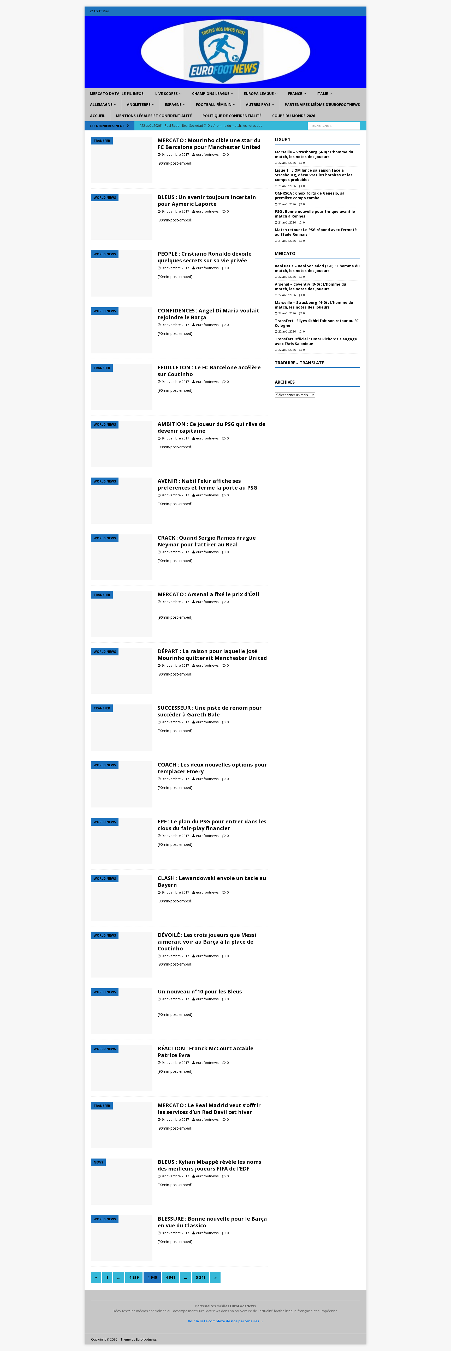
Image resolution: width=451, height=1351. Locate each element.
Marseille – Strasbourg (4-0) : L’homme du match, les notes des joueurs (314, 154)
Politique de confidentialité (232, 115)
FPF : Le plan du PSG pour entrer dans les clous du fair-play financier (212, 825)
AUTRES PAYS (258, 104)
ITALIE (322, 93)
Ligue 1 (282, 139)
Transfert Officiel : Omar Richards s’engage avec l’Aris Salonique (316, 341)
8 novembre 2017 (175, 1233)
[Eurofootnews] (225, 85)
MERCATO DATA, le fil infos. (117, 93)
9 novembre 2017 (175, 154)
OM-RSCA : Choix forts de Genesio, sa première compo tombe (310, 195)
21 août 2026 (287, 186)
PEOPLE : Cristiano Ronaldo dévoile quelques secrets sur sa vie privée (205, 257)
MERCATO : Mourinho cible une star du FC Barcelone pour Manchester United (209, 143)
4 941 (170, 1277)
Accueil (97, 115)
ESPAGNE (173, 104)
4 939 (134, 1277)
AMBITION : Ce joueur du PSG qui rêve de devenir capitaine (211, 427)
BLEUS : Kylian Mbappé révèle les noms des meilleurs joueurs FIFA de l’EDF (209, 1165)
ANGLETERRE (139, 104)
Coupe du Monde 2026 (293, 115)
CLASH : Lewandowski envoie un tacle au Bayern (212, 881)
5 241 (200, 1277)
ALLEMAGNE (101, 104)
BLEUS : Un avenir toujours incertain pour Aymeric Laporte (207, 200)
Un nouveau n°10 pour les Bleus (200, 991)
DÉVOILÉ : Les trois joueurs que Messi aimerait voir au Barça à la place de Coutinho (207, 941)
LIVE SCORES (166, 93)
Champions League (210, 93)
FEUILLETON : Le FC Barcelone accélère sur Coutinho (209, 371)
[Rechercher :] (334, 125)
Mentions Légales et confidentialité (154, 115)
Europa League (259, 93)
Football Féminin (214, 104)
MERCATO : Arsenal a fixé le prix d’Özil (208, 594)
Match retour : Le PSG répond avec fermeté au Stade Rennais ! (316, 232)
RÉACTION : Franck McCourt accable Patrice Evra (205, 1052)
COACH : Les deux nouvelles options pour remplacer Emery (212, 768)
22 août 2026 (287, 163)
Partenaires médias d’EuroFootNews (322, 104)
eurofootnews (207, 154)
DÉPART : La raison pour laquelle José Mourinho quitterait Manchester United (212, 654)
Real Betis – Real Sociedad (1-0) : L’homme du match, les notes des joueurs (317, 268)
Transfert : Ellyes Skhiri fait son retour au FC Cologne (317, 323)
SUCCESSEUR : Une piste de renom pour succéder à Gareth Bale (210, 711)
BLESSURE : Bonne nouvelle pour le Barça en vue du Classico (212, 1222)
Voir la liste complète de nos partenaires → (225, 1321)
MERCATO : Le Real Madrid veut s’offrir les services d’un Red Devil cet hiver (209, 1108)
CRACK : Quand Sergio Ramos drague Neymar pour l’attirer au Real (207, 541)
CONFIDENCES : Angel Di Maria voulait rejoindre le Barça (208, 314)
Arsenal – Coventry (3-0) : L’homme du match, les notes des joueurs (310, 286)
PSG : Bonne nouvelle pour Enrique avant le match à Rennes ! (315, 214)
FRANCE (295, 93)
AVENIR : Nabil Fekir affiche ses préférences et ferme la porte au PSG (207, 484)
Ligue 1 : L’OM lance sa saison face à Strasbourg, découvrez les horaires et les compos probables (314, 175)
